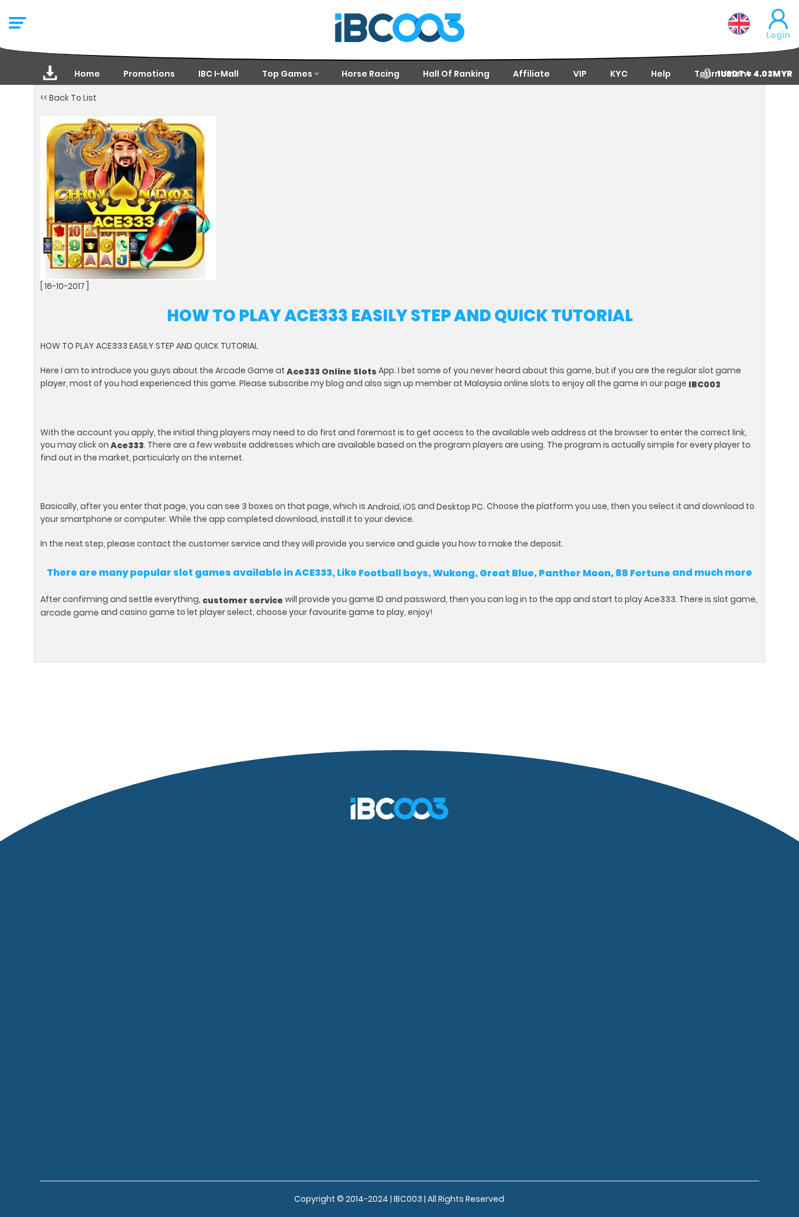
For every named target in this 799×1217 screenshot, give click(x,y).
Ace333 (126, 445)
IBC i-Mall (218, 74)
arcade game (69, 612)
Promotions (149, 74)
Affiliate (531, 74)
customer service (242, 600)
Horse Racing (370, 74)
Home (87, 74)
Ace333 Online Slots (332, 371)
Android (383, 507)
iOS (409, 507)
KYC (619, 74)
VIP (580, 74)
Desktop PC (459, 507)
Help (661, 74)
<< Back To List (68, 98)
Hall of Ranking (456, 74)
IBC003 (704, 384)
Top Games (287, 74)
